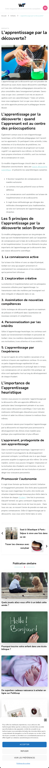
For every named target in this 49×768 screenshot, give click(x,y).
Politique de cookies (23, 763)
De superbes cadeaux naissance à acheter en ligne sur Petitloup (23, 692)
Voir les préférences (24, 758)
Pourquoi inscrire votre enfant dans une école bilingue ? (24, 648)
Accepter (24, 744)
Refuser (24, 751)
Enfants (5, 28)
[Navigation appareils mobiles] (45, 8)
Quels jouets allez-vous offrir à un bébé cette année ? (24, 604)
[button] (45, 720)
